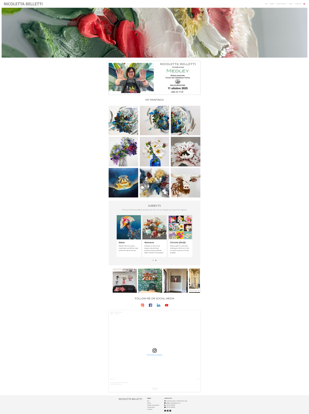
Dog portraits (151, 407)
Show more (193, 290)
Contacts (149, 409)
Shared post (155, 388)
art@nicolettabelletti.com (173, 403)
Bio (266, 3)
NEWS (291, 3)
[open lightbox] (121, 281)
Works (272, 3)
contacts (298, 3)
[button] (282, 4)
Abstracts (149, 242)
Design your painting (153, 405)
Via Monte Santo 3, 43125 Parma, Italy (176, 401)
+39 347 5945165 (170, 405)
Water (122, 242)
